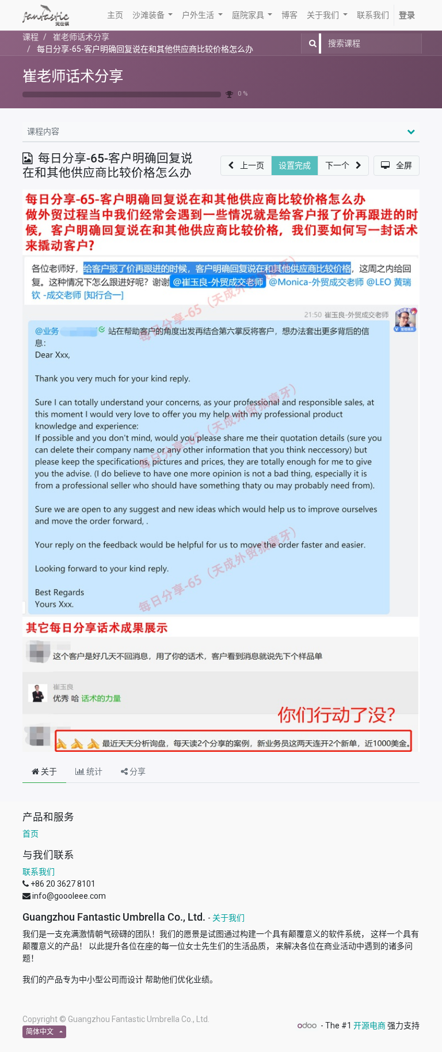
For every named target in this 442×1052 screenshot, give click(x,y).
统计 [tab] (93, 771)
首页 (30, 833)
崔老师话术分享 (72, 76)
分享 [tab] (137, 771)
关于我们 (228, 917)
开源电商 (369, 1025)
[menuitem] (115, 15)
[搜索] (310, 43)
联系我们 (38, 871)
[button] (246, 166)
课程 (30, 36)
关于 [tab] (48, 771)
